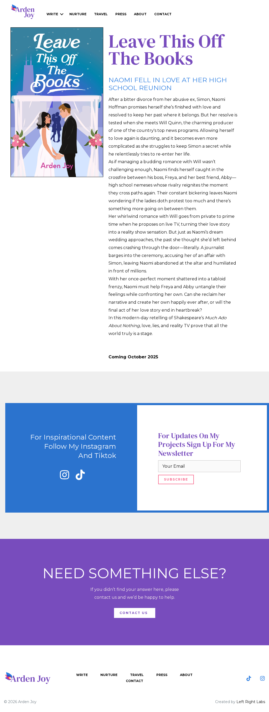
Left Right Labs (250, 701)
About (140, 14)
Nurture (77, 14)
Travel (101, 14)
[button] (64, 475)
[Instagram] (262, 678)
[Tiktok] (248, 678)
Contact (163, 14)
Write (52, 14)
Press (120, 14)
